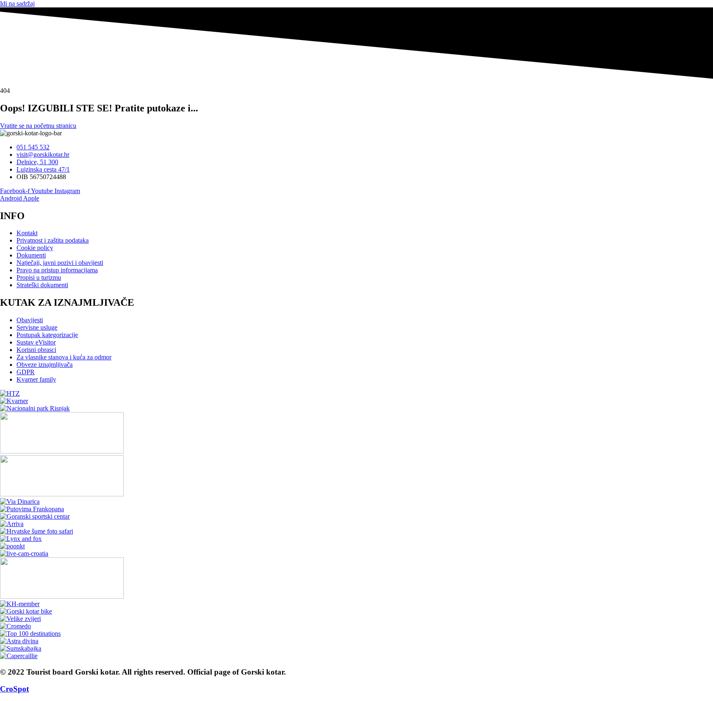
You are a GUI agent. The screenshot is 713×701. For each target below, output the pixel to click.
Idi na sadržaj (17, 3)
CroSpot (14, 688)
